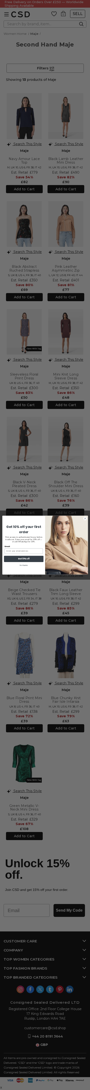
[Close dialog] (85, 518)
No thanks (24, 565)
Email (7, 546)
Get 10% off (23, 558)
